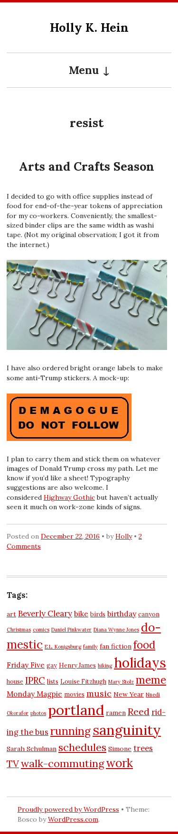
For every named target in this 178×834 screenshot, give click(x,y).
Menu (84, 70)
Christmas (19, 629)
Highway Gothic (69, 497)
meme (151, 680)
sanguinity (127, 730)
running (70, 731)
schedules (82, 747)
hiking (105, 665)
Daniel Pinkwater (71, 629)
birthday (121, 613)
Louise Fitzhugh (83, 681)
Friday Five (26, 664)
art (11, 614)
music (99, 693)
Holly (123, 536)
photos (38, 713)
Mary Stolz (121, 681)
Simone (119, 748)
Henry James (77, 665)
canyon (148, 614)
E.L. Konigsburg (63, 646)
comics (41, 629)
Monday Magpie (34, 693)
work (119, 762)
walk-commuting (62, 763)
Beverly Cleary (45, 613)
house (15, 681)
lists (52, 681)
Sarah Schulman (31, 748)
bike (81, 613)
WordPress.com (73, 819)
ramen (116, 712)
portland (76, 710)
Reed (139, 711)
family (90, 646)
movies (74, 694)
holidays (140, 662)
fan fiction (115, 646)
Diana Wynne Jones (116, 629)
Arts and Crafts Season (86, 166)
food (144, 644)
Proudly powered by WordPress (68, 809)
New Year (128, 694)
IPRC (35, 680)
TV (13, 764)
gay (52, 665)
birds (97, 614)
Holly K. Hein (89, 27)
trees (143, 748)
